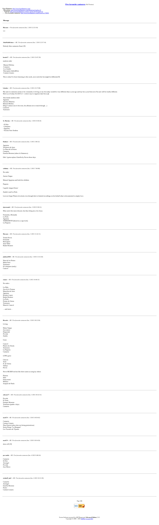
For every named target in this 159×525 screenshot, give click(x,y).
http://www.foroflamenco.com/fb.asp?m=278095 (35, 13)
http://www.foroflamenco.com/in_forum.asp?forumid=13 (26, 11)
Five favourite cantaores (75, 4)
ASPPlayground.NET (87, 519)
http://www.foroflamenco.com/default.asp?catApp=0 (26, 10)
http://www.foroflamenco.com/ (21, 8)
